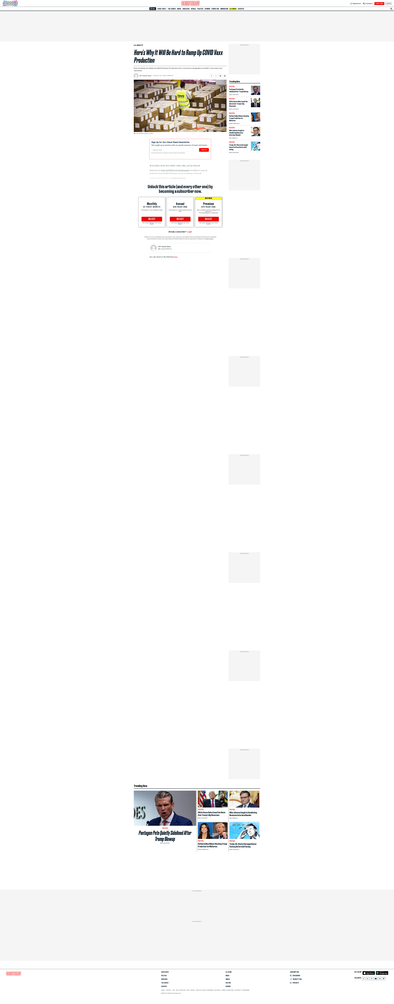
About (163, 990)
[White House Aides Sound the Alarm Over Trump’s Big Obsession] (255, 107)
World (228, 979)
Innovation (224, 9)
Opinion (207, 9)
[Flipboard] (383, 979)
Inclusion (217, 990)
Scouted (241, 9)
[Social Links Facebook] (363, 979)
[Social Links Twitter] (367, 979)
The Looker (172, 9)
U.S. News (233, 9)
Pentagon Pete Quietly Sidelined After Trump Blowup (165, 836)
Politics (200, 9)
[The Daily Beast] (190, 3)
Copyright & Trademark (242, 990)
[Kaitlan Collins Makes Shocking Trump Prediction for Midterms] (255, 121)
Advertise (182, 990)
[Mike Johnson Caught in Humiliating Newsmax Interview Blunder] (255, 135)
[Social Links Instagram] (371, 979)
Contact (168, 990)
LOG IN (388, 3)
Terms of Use (173, 153)
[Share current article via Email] (220, 76)
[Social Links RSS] (379, 979)
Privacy (192, 990)
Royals (193, 9)
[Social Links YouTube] (375, 979)
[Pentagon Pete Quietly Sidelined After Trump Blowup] (255, 94)
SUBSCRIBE (379, 3)
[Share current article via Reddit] (225, 76)
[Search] (391, 9)
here (175, 257)
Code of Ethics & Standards (205, 990)
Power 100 (215, 9)
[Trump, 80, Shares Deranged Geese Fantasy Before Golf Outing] (255, 150)
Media (179, 9)
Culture (228, 983)
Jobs (177, 990)
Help (188, 990)
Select (151, 219)
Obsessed (186, 9)
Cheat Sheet (161, 9)
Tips (173, 990)
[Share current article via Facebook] (211, 76)
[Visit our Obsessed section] (16, 3)
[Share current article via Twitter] (216, 76)
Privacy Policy (182, 153)
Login (189, 232)
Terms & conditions (227, 990)
